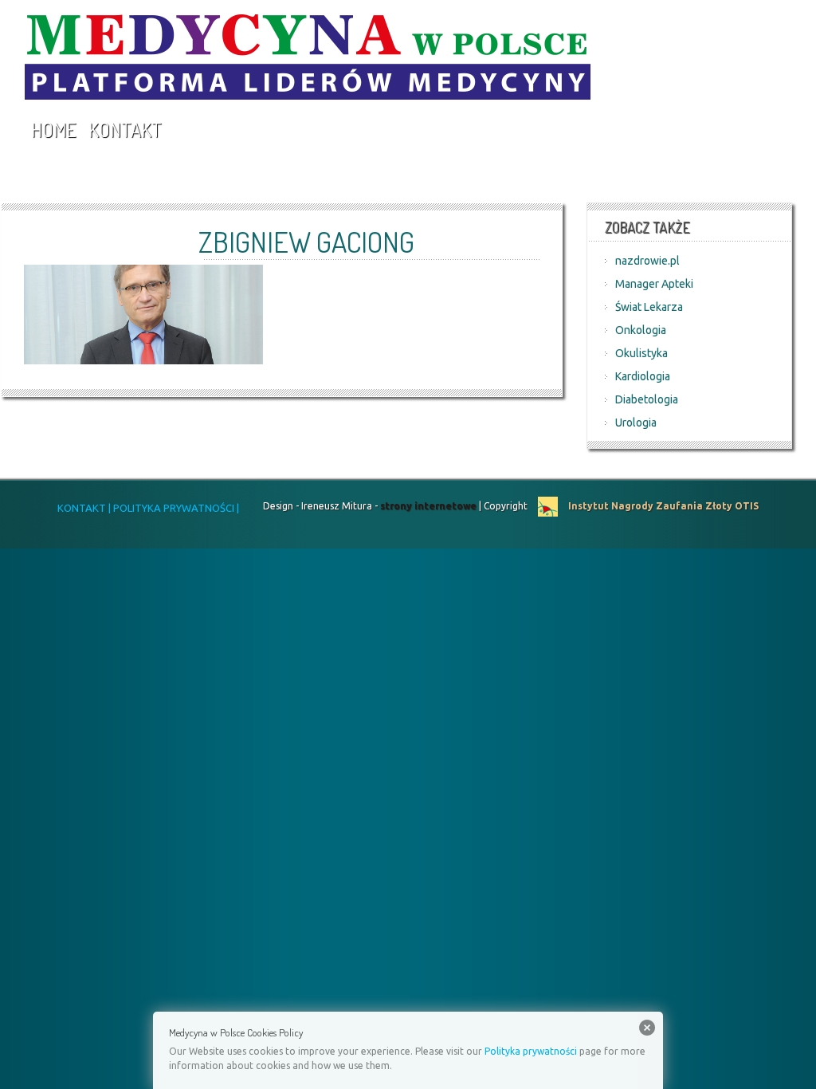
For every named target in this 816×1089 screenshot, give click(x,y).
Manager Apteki (654, 283)
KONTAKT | (84, 507)
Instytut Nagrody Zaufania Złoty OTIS (662, 506)
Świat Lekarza (649, 307)
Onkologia (640, 330)
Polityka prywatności (530, 1051)
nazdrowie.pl (647, 260)
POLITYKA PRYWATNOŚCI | (175, 507)
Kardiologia (642, 376)
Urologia (636, 422)
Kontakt (125, 129)
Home (53, 129)
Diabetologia (646, 399)
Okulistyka (641, 353)
